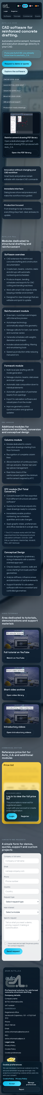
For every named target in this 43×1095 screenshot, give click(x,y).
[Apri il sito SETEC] (11, 1061)
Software (7, 16)
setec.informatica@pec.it (15, 1038)
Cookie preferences (13, 1053)
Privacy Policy (10, 1045)
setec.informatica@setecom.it (17, 1032)
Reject (21, 1089)
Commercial (27, 16)
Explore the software (15, 71)
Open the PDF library (21, 152)
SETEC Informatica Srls (14, 1002)
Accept (12, 1084)
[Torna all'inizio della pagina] (16, 981)
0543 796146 (10, 1025)
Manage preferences (31, 1084)
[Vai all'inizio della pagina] (7, 6)
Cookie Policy (10, 1049)
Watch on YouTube (15, 658)
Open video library (15, 695)
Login (6, 11)
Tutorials (17, 16)
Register (14, 11)
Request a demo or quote (17, 63)
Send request (13, 951)
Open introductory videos (19, 732)
